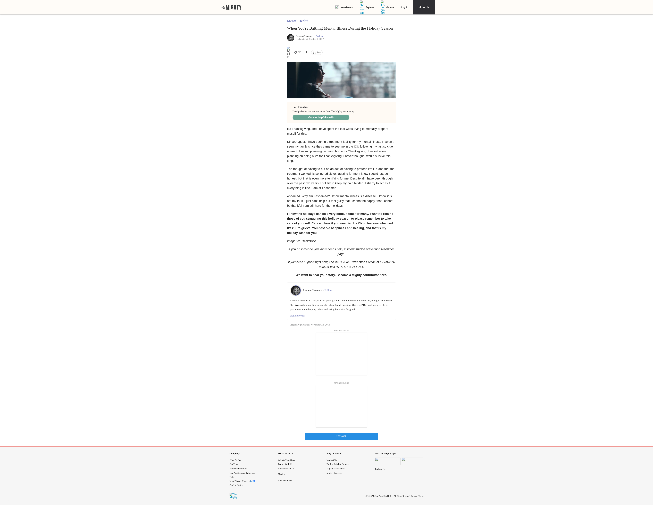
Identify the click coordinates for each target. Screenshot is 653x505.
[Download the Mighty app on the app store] (387, 461)
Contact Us (331, 460)
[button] (319, 36)
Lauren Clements (304, 36)
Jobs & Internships (238, 468)
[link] (231, 7)
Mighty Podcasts (334, 473)
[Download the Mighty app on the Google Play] (414, 461)
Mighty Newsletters (335, 468)
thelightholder (297, 315)
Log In (404, 7)
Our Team (234, 464)
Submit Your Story (286, 460)
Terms (420, 496)
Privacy (414, 496)
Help (232, 477)
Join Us (424, 7)
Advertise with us (286, 468)
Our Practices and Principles (242, 473)
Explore (369, 7)
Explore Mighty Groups (337, 464)
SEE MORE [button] (341, 436)
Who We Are (235, 460)
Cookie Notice (236, 485)
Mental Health (297, 21)
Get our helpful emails (321, 117)
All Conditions (285, 480)
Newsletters (347, 7)
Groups (390, 7)
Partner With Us (285, 464)
